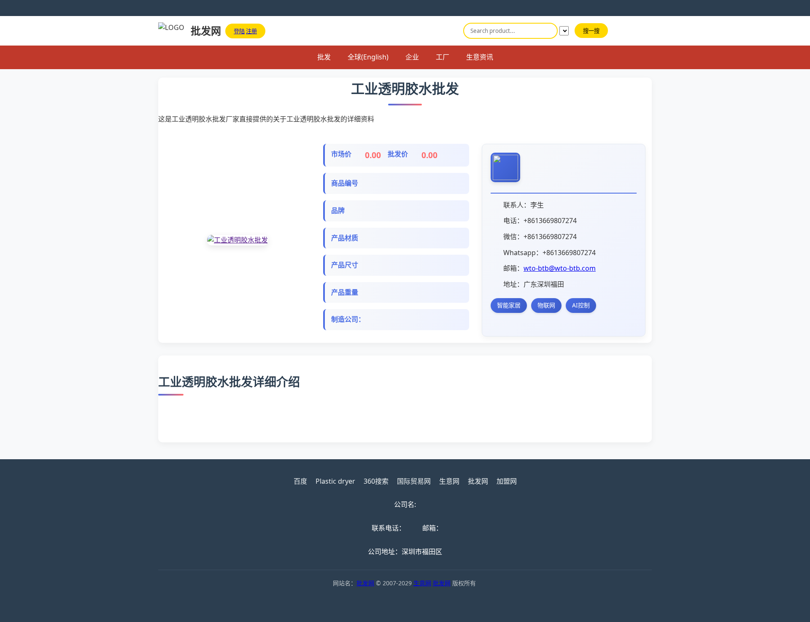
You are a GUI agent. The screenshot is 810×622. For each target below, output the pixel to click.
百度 (300, 481)
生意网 (449, 481)
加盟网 (507, 481)
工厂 (442, 57)
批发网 (478, 481)
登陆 (239, 31)
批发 (324, 57)
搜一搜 (591, 31)
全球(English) (368, 57)
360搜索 (376, 481)
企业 (412, 57)
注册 (251, 31)
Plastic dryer (335, 481)
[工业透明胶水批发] (237, 240)
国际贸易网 (414, 481)
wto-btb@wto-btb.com (560, 268)
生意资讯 (479, 57)
